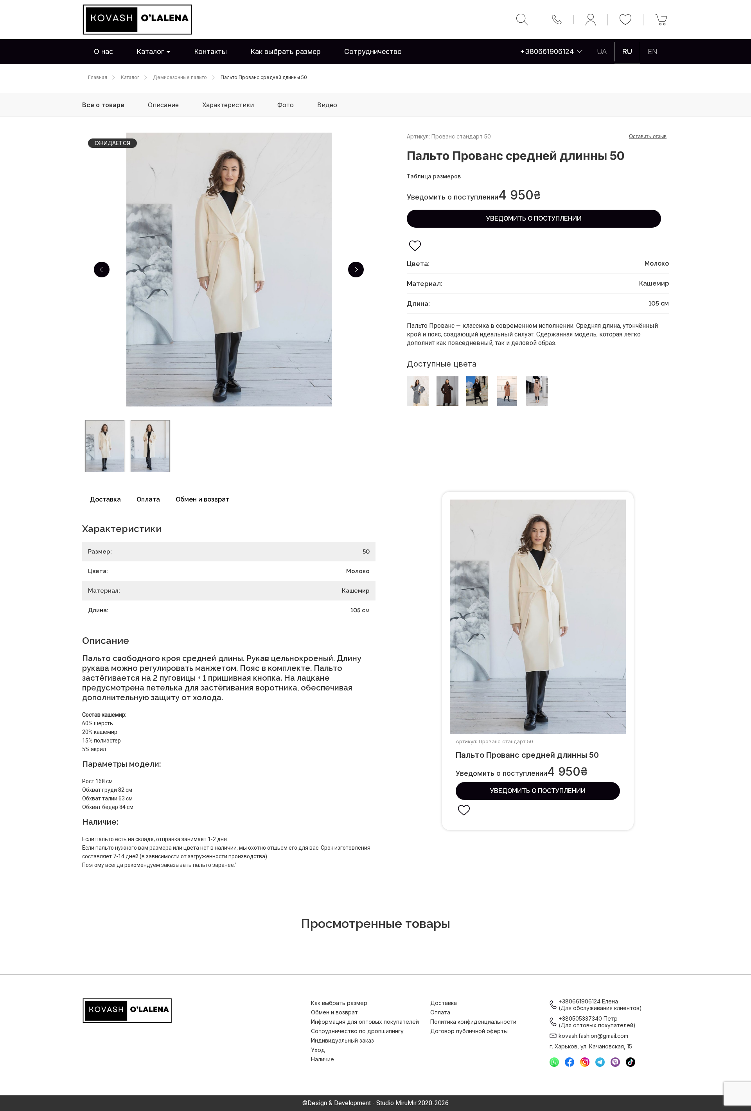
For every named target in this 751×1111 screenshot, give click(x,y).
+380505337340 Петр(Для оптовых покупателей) (597, 1021)
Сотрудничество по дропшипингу (357, 1031)
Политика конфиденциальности (473, 1021)
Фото (285, 105)
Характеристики (228, 105)
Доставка (105, 499)
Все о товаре (103, 105)
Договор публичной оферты (469, 1031)
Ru (627, 51)
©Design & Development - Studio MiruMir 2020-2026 (375, 1103)
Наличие (322, 1059)
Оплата (148, 499)
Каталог (150, 51)
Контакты (210, 51)
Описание (163, 105)
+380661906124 (547, 51)
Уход (318, 1049)
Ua (602, 51)
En (653, 51)
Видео (327, 105)
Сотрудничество (373, 51)
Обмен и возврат (202, 499)
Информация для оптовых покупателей (365, 1021)
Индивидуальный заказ (342, 1040)
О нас (103, 51)
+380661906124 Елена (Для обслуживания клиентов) (600, 1004)
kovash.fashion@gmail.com (593, 1035)
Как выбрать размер (285, 51)
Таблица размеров (434, 176)
